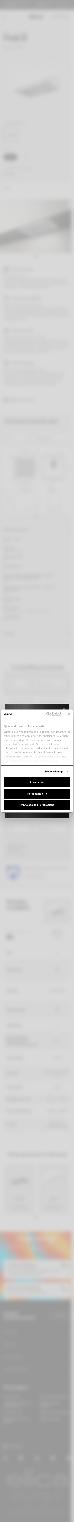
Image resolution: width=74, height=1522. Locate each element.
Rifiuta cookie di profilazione (37, 804)
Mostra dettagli (54, 771)
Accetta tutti (37, 782)
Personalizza (35, 793)
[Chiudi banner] (69, 714)
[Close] (63, 709)
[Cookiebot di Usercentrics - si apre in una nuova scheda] (46, 714)
